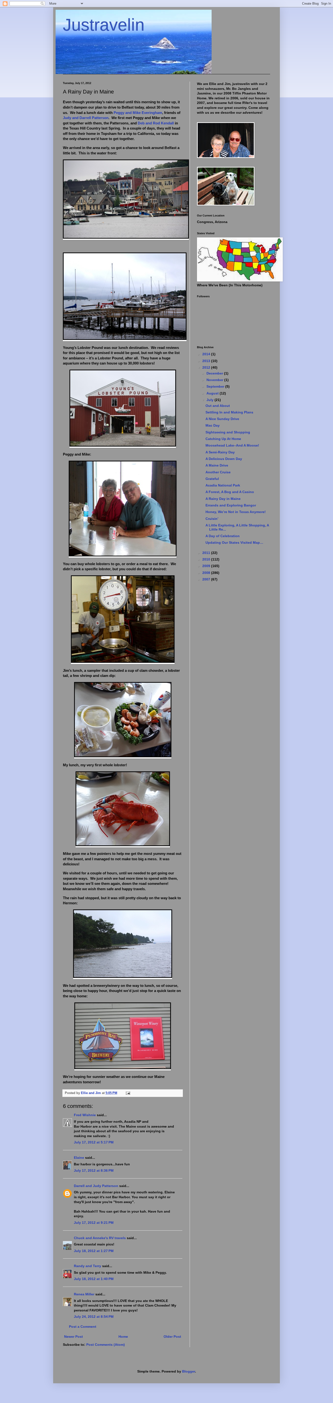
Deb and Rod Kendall (156, 123)
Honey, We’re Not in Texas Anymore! (236, 512)
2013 (206, 361)
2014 (206, 354)
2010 (206, 559)
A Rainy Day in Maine (223, 499)
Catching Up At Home (223, 439)
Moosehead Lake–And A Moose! (232, 445)
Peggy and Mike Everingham (138, 113)
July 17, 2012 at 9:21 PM (94, 1223)
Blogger (188, 1371)
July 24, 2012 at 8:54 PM (94, 1317)
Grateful (212, 479)
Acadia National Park (223, 485)
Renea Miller (84, 1294)
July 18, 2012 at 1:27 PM (94, 1251)
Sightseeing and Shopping (228, 432)
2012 (206, 367)
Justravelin (104, 24)
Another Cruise (218, 472)
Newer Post (73, 1336)
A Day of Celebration (223, 536)
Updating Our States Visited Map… (234, 542)
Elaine (79, 1158)
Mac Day (213, 425)
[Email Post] (127, 1093)
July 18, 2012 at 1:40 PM (94, 1279)
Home (123, 1336)
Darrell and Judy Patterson (96, 1186)
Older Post (172, 1336)
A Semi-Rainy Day (220, 452)
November (215, 380)
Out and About (218, 406)
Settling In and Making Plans (229, 412)
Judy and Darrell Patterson (85, 118)
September (215, 386)
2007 (206, 579)
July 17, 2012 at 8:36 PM (94, 1170)
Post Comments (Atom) (105, 1345)
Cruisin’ (212, 519)
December (215, 373)
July (210, 400)
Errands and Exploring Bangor (231, 505)
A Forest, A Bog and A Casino (230, 492)
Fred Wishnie (85, 1115)
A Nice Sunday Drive (222, 419)
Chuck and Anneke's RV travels (100, 1238)
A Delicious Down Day (224, 459)
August (213, 393)
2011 (206, 553)
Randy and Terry (87, 1266)
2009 (206, 566)
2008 (206, 573)
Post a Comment (82, 1326)
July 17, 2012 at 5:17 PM (94, 1142)
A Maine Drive (217, 465)
